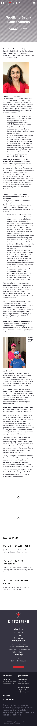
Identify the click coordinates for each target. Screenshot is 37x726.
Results (18, 658)
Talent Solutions (18, 652)
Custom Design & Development (18, 649)
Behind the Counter (18, 661)
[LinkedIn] (10, 699)
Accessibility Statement (15, 723)
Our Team (18, 635)
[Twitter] (13, 699)
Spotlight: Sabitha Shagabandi (13, 562)
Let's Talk (18, 667)
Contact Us (18, 638)
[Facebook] (4, 699)
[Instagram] (7, 699)
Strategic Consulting (18, 644)
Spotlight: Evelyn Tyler (16, 545)
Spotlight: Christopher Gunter (16, 582)
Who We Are (18, 633)
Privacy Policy (6, 723)
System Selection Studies (18, 647)
